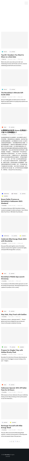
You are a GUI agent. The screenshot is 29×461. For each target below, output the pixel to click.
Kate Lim (4, 59)
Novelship (4, 134)
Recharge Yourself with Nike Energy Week (11, 427)
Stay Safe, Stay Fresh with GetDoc (14, 314)
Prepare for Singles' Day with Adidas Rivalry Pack (12, 351)
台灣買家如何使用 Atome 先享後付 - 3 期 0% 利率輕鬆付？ (14, 131)
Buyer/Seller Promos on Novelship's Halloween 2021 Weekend (11, 201)
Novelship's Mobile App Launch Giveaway (12, 278)
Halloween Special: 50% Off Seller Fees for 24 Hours (14, 389)
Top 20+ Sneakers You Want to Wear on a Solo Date (12, 56)
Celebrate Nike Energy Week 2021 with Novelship (14, 240)
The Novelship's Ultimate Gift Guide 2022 (12, 94)
